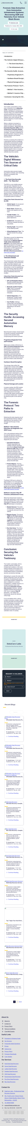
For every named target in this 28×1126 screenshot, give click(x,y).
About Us (7, 1021)
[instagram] (10, 1112)
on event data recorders (13, 251)
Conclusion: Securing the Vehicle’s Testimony (15, 97)
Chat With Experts (9, 1031)
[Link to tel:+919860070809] (21, 3)
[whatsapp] (22, 1112)
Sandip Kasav (11, 731)
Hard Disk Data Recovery (12, 1063)
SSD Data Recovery (10, 1074)
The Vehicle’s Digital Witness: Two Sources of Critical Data (15, 60)
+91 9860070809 (9, 1102)
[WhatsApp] (15, 622)
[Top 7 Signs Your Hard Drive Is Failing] (14, 908)
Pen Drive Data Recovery (12, 1079)
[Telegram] (18, 622)
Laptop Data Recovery (11, 1069)
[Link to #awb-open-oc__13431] (26, 3)
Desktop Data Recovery (11, 1071)
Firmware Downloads (10, 1054)
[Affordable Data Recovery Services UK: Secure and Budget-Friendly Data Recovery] (14, 745)
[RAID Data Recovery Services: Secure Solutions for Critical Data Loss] (14, 881)
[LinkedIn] (12, 622)
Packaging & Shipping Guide (13, 1038)
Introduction (8, 56)
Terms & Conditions (10, 1029)
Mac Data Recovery (10, 1082)
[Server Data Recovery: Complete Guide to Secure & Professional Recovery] (11, 973)
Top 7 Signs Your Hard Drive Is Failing (16, 920)
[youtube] (14, 1112)
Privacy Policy (8, 1026)
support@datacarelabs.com (12, 1105)
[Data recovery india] (9, 2)
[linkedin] (18, 1112)
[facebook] (6, 1112)
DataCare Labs (14, 22)
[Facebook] (5, 622)
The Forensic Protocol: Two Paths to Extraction (15, 86)
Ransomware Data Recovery (12, 1076)
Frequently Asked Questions (12, 1043)
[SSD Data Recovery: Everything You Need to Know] (11, 802)
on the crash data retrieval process (14, 488)
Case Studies (8, 1056)
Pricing (6, 1046)
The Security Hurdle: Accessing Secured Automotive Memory (15, 71)
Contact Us (8, 1023)
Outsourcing (8, 1049)
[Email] (22, 622)
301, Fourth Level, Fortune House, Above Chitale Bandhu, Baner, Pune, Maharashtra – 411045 (15, 1098)
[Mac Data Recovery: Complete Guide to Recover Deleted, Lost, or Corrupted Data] (11, 829)
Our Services (8, 1041)
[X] (8, 622)
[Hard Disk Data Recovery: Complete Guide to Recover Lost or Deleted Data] (12, 855)
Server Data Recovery (11, 1066)
